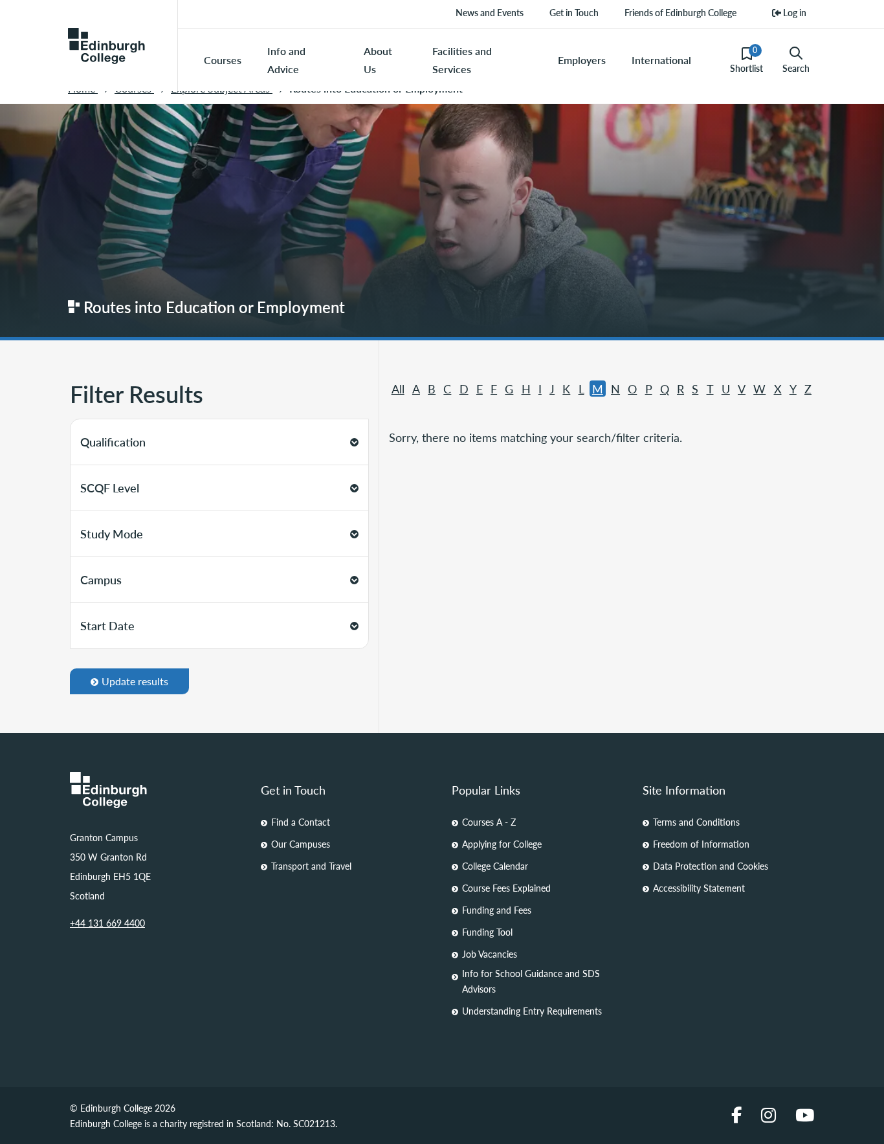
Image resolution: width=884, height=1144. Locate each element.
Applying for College (502, 843)
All (398, 388)
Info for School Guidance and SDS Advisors (531, 981)
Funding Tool (487, 931)
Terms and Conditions (696, 821)
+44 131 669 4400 (107, 922)
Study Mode (111, 533)
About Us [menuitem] (378, 59)
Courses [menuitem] (222, 59)
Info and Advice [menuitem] (286, 59)
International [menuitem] (661, 59)
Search (796, 67)
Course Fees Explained (506, 887)
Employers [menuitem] (582, 59)
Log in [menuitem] (793, 12)
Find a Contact (300, 821)
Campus (101, 579)
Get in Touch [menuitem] (574, 12)
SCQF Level (109, 487)
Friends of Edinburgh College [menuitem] (680, 12)
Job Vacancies (489, 953)
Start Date (107, 625)
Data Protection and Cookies (710, 865)
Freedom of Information (701, 843)
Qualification (113, 442)
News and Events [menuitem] (490, 12)
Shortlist (746, 59)
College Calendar (495, 865)
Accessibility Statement (699, 887)
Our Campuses (300, 843)
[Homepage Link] (155, 790)
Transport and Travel (311, 865)
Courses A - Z (489, 821)
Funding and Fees (496, 909)
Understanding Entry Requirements (532, 1010)
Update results (135, 681)
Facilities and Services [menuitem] (462, 59)
